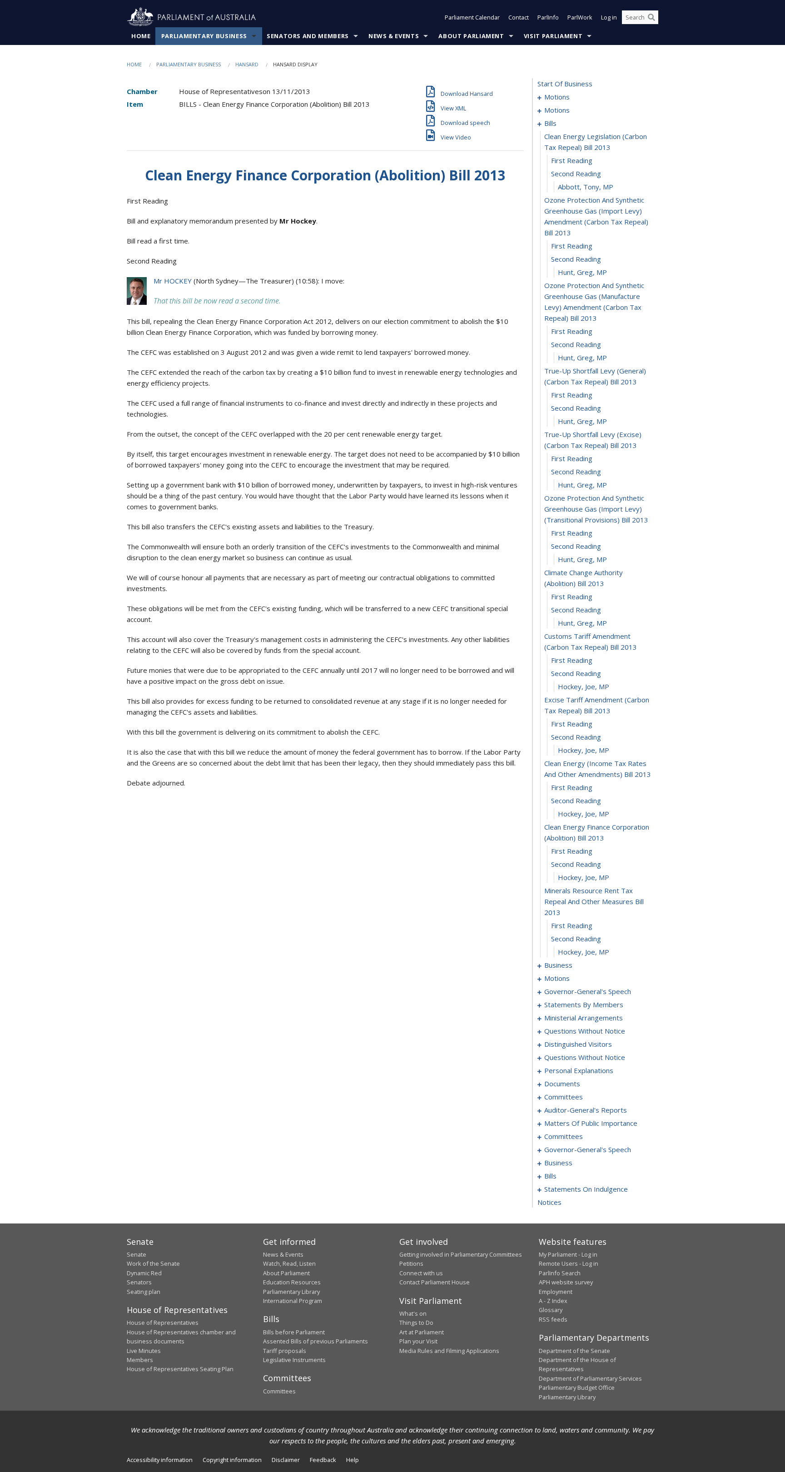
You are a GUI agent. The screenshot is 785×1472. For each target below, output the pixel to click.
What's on (413, 1313)
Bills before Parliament (294, 1332)
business (558, 965)
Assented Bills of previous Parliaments (315, 1341)
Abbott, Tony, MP (585, 186)
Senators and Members (308, 36)
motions (557, 96)
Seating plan (143, 1292)
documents (562, 1083)
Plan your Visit (418, 1341)
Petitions (411, 1263)
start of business (564, 83)
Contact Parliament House (434, 1282)
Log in (609, 17)
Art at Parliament (421, 1332)
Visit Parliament (553, 36)
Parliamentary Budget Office (577, 1387)
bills (550, 123)
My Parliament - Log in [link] (568, 1254)
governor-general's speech (587, 991)
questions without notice (584, 1030)
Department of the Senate (574, 1351)
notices (549, 1202)
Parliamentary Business (204, 36)
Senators (139, 1282)
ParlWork (579, 17)
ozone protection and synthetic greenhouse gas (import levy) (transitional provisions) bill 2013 (596, 508)
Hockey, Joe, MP (583, 686)
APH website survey (566, 1282)
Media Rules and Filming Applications (449, 1351)
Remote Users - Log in (568, 1263)
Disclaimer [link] (286, 1460)
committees (563, 1096)
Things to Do (416, 1322)
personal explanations (578, 1070)
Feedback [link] (323, 1460)
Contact (518, 17)
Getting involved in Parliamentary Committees (460, 1254)
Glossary (550, 1310)
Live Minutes (144, 1351)
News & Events (393, 36)
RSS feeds (553, 1319)
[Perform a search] (651, 17)
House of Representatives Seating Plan (180, 1369)
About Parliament (471, 36)
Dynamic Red (144, 1273)
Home (141, 36)
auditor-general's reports (585, 1109)
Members (140, 1360)
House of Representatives (163, 1322)
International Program (292, 1301)
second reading (576, 173)
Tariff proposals (284, 1351)
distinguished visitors (578, 1044)
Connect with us (421, 1273)
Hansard (246, 64)
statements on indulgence (586, 1189)
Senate (136, 1254)
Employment (555, 1292)
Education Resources (292, 1282)
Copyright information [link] (232, 1460)
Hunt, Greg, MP (582, 272)
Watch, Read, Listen (289, 1263)
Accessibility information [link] (160, 1460)
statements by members (583, 1004)
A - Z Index (553, 1301)
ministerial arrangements (583, 1017)
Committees (279, 1391)
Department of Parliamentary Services (590, 1378)
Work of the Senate (153, 1263)
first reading (571, 160)
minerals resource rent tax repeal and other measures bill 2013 (594, 901)
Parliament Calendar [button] (472, 17)
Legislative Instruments (294, 1360)
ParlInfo (548, 17)
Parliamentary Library (291, 1292)
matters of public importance (590, 1123)
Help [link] (352, 1460)
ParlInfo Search (560, 1273)
